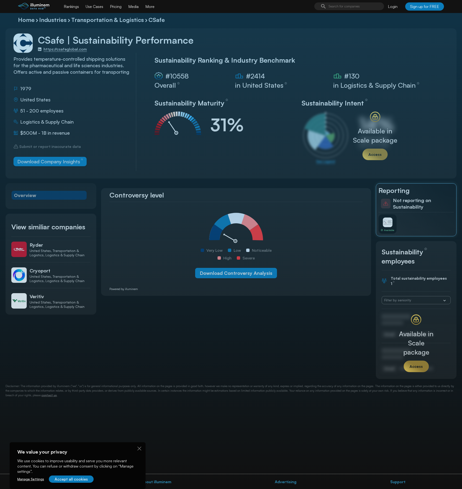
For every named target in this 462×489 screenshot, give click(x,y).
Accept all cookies (71, 479)
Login (393, 6)
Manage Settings (30, 479)
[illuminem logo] (33, 7)
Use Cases (94, 6)
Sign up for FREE (424, 6)
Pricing (116, 6)
